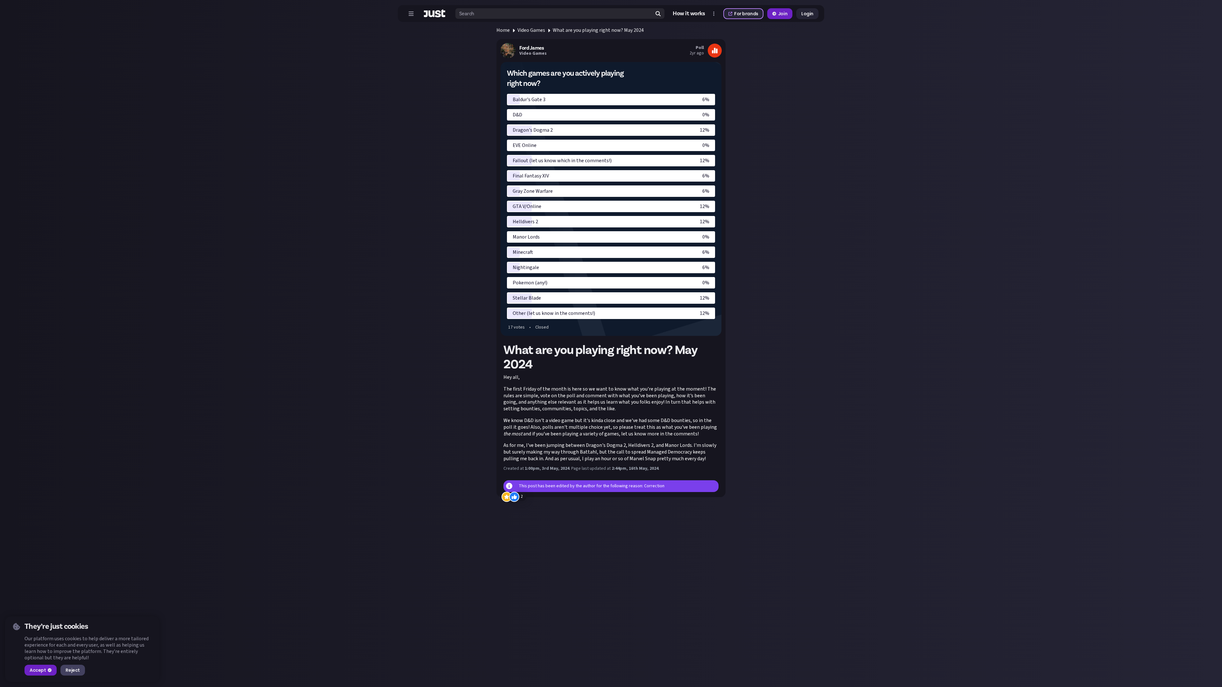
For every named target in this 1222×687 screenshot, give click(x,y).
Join (782, 13)
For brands (746, 13)
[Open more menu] (714, 13)
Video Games (531, 30)
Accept (38, 670)
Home (503, 30)
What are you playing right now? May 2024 (598, 30)
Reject (73, 670)
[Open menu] (411, 14)
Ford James (531, 48)
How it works (689, 13)
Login (807, 13)
